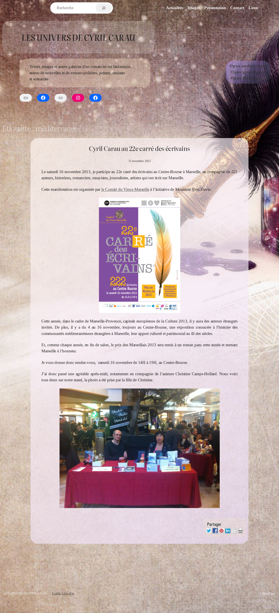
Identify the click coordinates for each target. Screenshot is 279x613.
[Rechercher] (104, 8)
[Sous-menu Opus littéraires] (264, 78)
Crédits (56, 593)
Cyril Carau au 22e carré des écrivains (139, 148)
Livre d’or (68, 593)
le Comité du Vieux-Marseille (125, 189)
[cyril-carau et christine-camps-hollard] (139, 448)
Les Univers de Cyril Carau (78, 37)
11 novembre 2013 (139, 161)
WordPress (268, 593)
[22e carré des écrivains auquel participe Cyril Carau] (139, 255)
